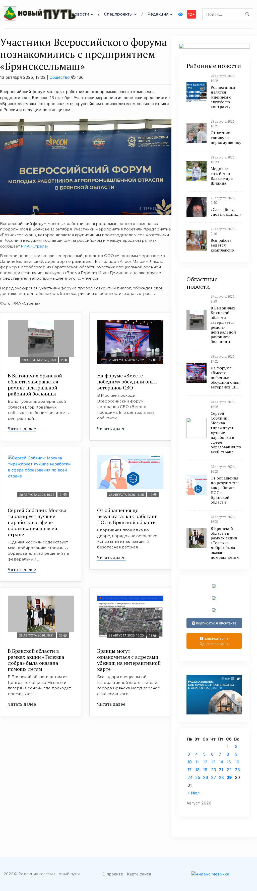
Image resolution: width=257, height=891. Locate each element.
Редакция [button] (158, 14)
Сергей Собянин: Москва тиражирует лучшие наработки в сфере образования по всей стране (37, 522)
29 (229, 777)
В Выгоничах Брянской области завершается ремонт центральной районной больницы (35, 384)
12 (205, 761)
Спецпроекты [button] (118, 14)
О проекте (112, 873)
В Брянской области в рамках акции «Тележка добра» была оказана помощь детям (36, 659)
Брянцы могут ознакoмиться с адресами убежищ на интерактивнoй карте (129, 659)
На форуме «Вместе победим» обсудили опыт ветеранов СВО (127, 381)
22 (229, 769)
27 (213, 777)
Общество (59, 77)
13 (213, 761)
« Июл (193, 792)
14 (221, 761)
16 (237, 761)
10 (189, 761)
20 (213, 769)
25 (197, 777)
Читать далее (22, 429)
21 (221, 769)
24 (189, 777)
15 (229, 761)
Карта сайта (139, 873)
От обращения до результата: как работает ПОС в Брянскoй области (127, 516)
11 (197, 761)
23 (237, 769)
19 (205, 769)
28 (221, 777)
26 (205, 777)
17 (189, 769)
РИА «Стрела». (34, 246)
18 (197, 769)
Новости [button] (80, 14)
